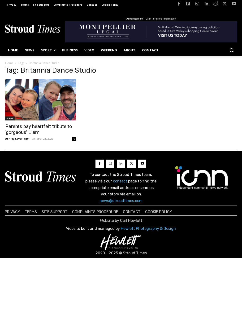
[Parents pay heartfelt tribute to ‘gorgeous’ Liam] (40, 99)
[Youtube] (233, 4)
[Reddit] (215, 4)
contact (120, 181)
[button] (231, 50)
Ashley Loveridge (17, 138)
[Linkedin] (206, 4)
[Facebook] (178, 4)
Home (9, 63)
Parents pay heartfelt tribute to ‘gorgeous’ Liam (38, 129)
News (10, 118)
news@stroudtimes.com (121, 200)
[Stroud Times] (32, 29)
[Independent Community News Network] (201, 177)
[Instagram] (197, 4)
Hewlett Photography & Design (148, 228)
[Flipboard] (188, 4)
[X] (224, 4)
